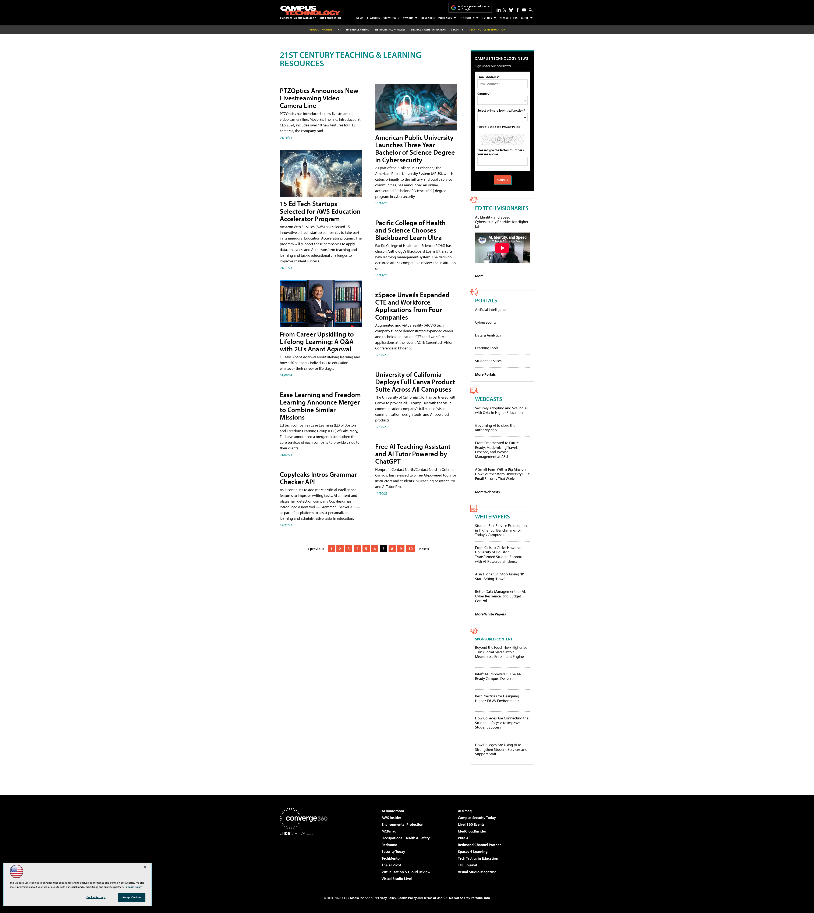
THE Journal (467, 865)
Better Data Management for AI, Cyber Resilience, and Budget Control (500, 596)
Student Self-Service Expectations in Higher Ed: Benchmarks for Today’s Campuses (501, 530)
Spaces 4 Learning (473, 851)
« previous (315, 548)
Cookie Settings (96, 897)
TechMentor (391, 858)
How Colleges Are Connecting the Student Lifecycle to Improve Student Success (501, 723)
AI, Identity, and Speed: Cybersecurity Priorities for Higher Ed (501, 222)
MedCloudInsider (472, 831)
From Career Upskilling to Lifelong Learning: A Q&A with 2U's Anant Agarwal (317, 341)
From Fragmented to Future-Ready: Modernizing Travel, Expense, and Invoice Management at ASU (498, 449)
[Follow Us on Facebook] (518, 10)
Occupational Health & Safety (406, 837)
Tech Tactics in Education (478, 858)
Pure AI (464, 837)
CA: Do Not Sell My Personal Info (466, 898)
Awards (408, 17)
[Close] (145, 867)
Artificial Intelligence (491, 309)
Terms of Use (433, 898)
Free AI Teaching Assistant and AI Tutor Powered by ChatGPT (412, 453)
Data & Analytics (488, 335)
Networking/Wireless (390, 29)
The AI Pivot (391, 865)
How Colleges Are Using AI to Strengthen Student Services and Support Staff (501, 749)
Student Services (488, 360)
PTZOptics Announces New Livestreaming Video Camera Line (319, 97)
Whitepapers (492, 516)
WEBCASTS (488, 398)
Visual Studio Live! (397, 878)
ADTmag (465, 810)
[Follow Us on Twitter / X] (504, 10)
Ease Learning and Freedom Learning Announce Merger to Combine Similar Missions (320, 405)
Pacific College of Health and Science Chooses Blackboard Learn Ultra (410, 230)
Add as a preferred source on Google (473, 8)
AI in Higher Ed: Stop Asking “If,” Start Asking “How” (499, 576)
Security (457, 29)
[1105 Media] (305, 857)
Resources (467, 17)
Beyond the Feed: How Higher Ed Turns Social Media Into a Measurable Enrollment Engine (501, 652)
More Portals (485, 374)
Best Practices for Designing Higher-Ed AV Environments (497, 698)
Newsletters (509, 17)
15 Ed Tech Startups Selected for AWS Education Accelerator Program (320, 211)
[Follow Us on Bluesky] (511, 10)
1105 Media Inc (353, 898)
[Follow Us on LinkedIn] (498, 9)
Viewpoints (391, 17)
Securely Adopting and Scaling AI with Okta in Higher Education (501, 410)
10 (410, 548)
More (525, 17)
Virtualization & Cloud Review (406, 871)
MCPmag (389, 831)
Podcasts (445, 17)
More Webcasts (487, 491)
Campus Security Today (477, 817)
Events (487, 17)
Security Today (393, 851)
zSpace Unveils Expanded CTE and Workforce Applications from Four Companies (412, 305)
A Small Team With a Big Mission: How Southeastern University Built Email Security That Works (502, 474)
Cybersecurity (485, 322)
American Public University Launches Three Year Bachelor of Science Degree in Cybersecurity (415, 148)
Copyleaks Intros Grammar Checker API (318, 478)
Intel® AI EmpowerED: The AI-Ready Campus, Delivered (498, 676)
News (360, 17)
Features (373, 17)
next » (424, 548)
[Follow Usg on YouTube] (524, 10)
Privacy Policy (511, 127)
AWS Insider (391, 817)
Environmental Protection (402, 824)
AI (339, 29)
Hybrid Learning (358, 29)
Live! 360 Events (471, 824)
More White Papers (490, 614)
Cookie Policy (407, 898)
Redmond (389, 844)
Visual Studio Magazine (477, 871)
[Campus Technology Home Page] (310, 12)
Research (428, 17)
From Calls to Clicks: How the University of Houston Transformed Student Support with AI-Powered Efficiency (499, 554)
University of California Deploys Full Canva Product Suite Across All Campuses (415, 381)
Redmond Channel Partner (479, 844)
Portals (486, 300)
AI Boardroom (393, 810)
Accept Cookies (131, 897)
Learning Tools (486, 347)
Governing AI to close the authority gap (495, 427)
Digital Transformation (428, 29)
